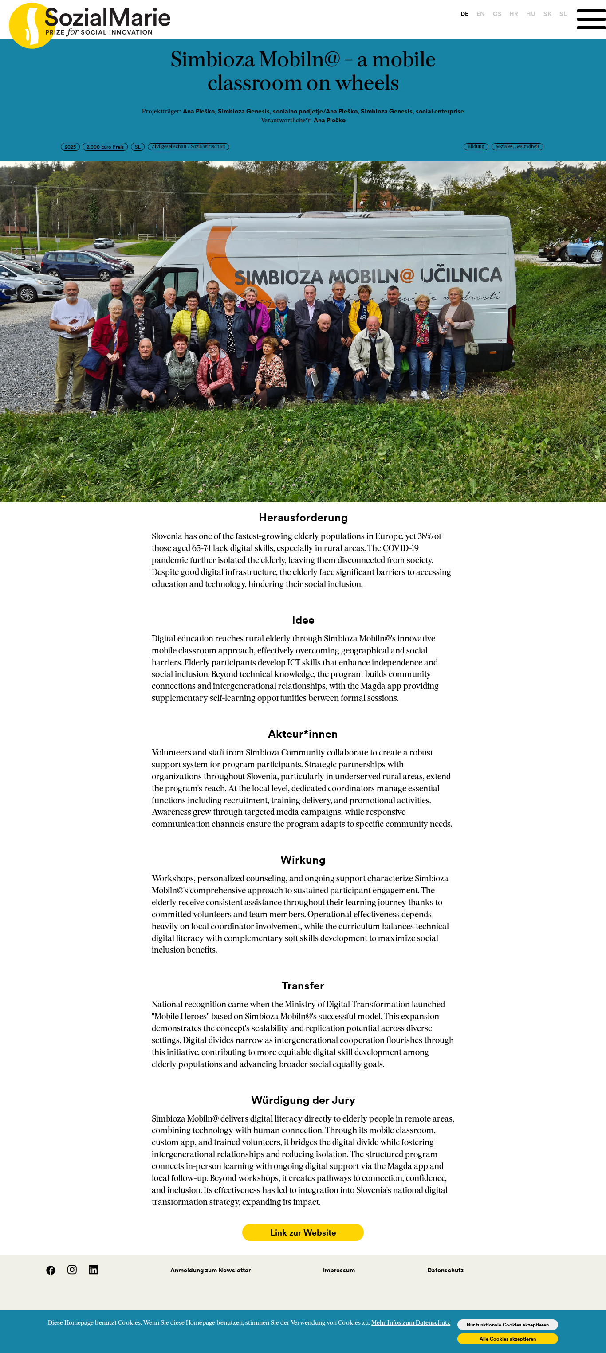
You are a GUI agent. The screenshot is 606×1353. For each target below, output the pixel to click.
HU (530, 14)
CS (497, 14)
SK (547, 14)
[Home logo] (85, 22)
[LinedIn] (88, 1272)
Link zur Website (303, 1232)
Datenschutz (445, 1270)
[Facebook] (46, 1272)
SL (563, 14)
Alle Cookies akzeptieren (508, 1339)
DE (464, 14)
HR (513, 14)
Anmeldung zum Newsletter (210, 1270)
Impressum (339, 1270)
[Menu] (591, 19)
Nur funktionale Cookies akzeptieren (508, 1325)
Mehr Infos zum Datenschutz (410, 1323)
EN (480, 14)
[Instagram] (67, 1272)
